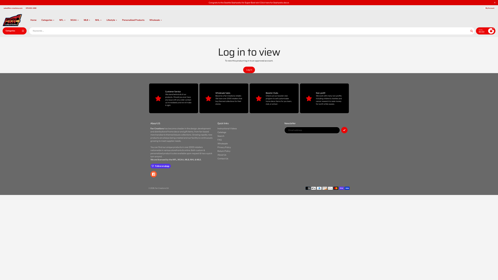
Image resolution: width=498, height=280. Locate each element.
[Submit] (344, 130)
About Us (221, 154)
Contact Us (222, 158)
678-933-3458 (31, 8)
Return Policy (223, 151)
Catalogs (221, 132)
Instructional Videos (227, 128)
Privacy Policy (224, 147)
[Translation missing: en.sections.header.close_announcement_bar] (494, 2)
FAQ (219, 139)
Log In (249, 69)
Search (220, 136)
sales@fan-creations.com (13, 8)
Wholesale (222, 143)
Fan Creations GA (162, 188)
